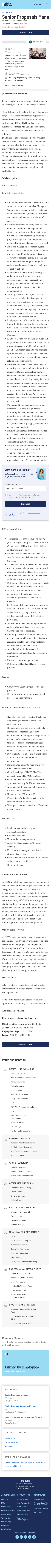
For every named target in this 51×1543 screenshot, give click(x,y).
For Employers (39, 1499)
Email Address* (13, 484)
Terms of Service (34, 513)
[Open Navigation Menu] (47, 4)
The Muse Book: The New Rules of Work (41, 1504)
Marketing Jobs (22, 1514)
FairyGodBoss (6, 1529)
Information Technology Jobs (23, 1519)
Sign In (37, 4)
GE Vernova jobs (12, 1442)
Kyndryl (8, 1409)
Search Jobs (5, 1506)
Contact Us (5, 1525)
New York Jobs (22, 1499)
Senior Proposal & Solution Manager (21, 1406)
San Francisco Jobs (24, 1503)
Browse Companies (8, 1510)
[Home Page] (9, 4)
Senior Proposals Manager (17, 1395)
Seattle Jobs (21, 1506)
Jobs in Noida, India (13, 1466)
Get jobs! (25, 504)
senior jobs (10, 1438)
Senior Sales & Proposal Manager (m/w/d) (24, 1417)
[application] (25, 1363)
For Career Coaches (41, 1508)
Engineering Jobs (23, 1510)
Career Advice (6, 1514)
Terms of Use (6, 1518)
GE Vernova (8, 13)
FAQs (3, 1503)
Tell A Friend (38, 1512)
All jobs (8, 1446)
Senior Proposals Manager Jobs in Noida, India (25, 1463)
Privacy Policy (10, 515)
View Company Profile (14, 85)
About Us (4, 1499)
